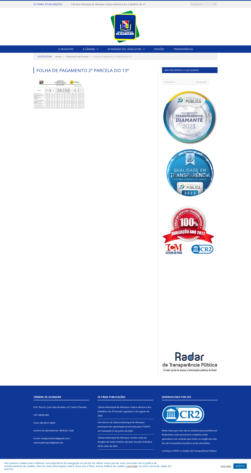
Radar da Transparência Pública (200, 450)
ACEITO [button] (240, 466)
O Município (66, 49)
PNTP (176, 450)
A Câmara (89, 49)
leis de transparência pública (177, 443)
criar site (182, 430)
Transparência (183, 49)
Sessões (159, 49)
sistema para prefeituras (204, 430)
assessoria (185, 434)
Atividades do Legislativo (124, 49)
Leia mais (132, 466)
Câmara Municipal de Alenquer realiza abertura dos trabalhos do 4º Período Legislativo (110, 4)
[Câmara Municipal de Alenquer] (125, 26)
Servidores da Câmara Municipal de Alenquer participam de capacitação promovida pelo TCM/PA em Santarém (124, 426)
